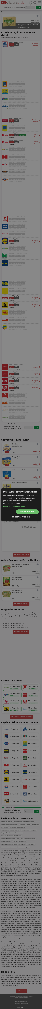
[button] (21, 507)
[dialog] (21, 504)
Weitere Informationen (11, 503)
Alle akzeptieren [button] (27, 512)
